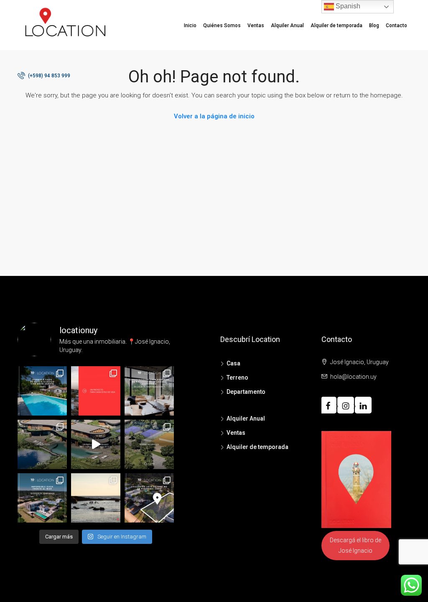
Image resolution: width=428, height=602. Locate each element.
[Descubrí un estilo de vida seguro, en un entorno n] (95, 444)
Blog (374, 25)
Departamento (246, 391)
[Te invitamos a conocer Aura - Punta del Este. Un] (149, 444)
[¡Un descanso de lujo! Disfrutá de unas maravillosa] (42, 498)
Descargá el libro (352, 540)
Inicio (190, 25)
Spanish (347, 6)
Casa (233, 363)
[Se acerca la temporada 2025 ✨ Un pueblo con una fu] (95, 498)
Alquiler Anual (287, 25)
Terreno (237, 377)
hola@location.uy (353, 376)
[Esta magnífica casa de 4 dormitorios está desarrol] (42, 391)
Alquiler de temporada (336, 25)
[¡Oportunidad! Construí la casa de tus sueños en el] (149, 498)
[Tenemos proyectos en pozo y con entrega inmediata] (95, 391)
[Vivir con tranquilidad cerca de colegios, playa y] (42, 444)
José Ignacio (355, 550)
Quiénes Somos (222, 25)
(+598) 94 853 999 (48, 76)
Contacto (396, 25)
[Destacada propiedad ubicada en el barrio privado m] (149, 391)
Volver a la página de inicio (214, 116)
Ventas (255, 25)
